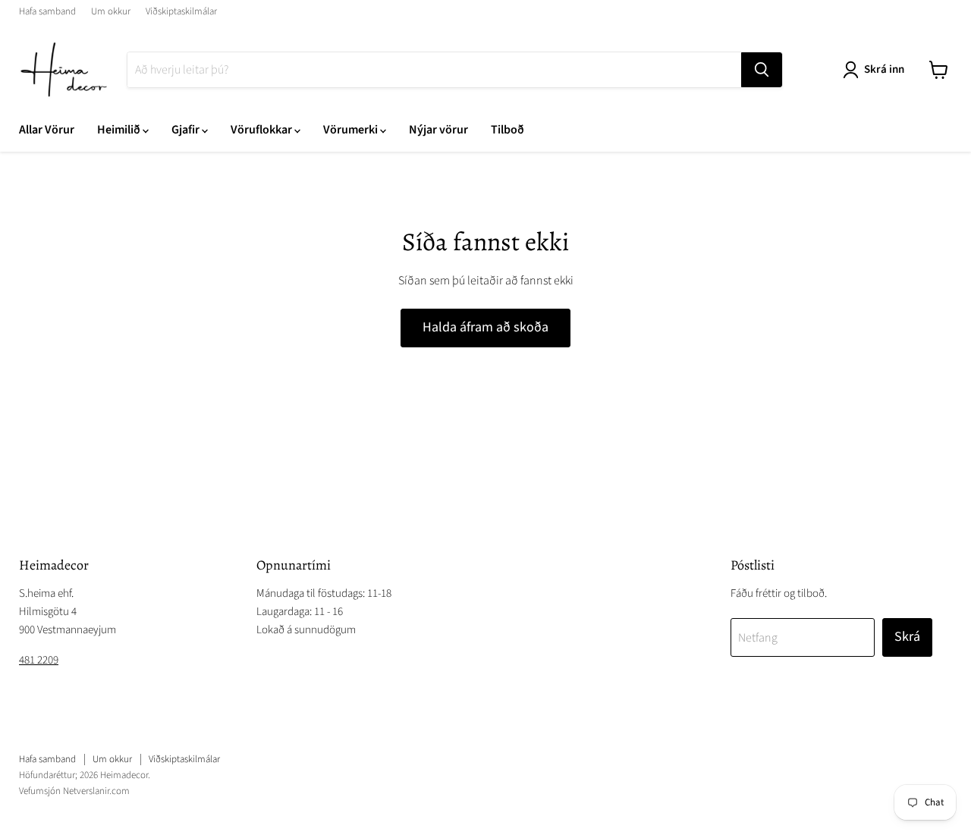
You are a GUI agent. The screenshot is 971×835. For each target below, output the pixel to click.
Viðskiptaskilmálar (181, 11)
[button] (876, 70)
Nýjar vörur (438, 129)
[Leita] (761, 69)
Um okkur (110, 11)
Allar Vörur (46, 129)
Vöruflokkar (262, 129)
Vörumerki (351, 129)
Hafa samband (47, 11)
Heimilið (120, 129)
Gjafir (186, 129)
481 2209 (38, 660)
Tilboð (507, 129)
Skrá (907, 636)
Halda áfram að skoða (485, 327)
